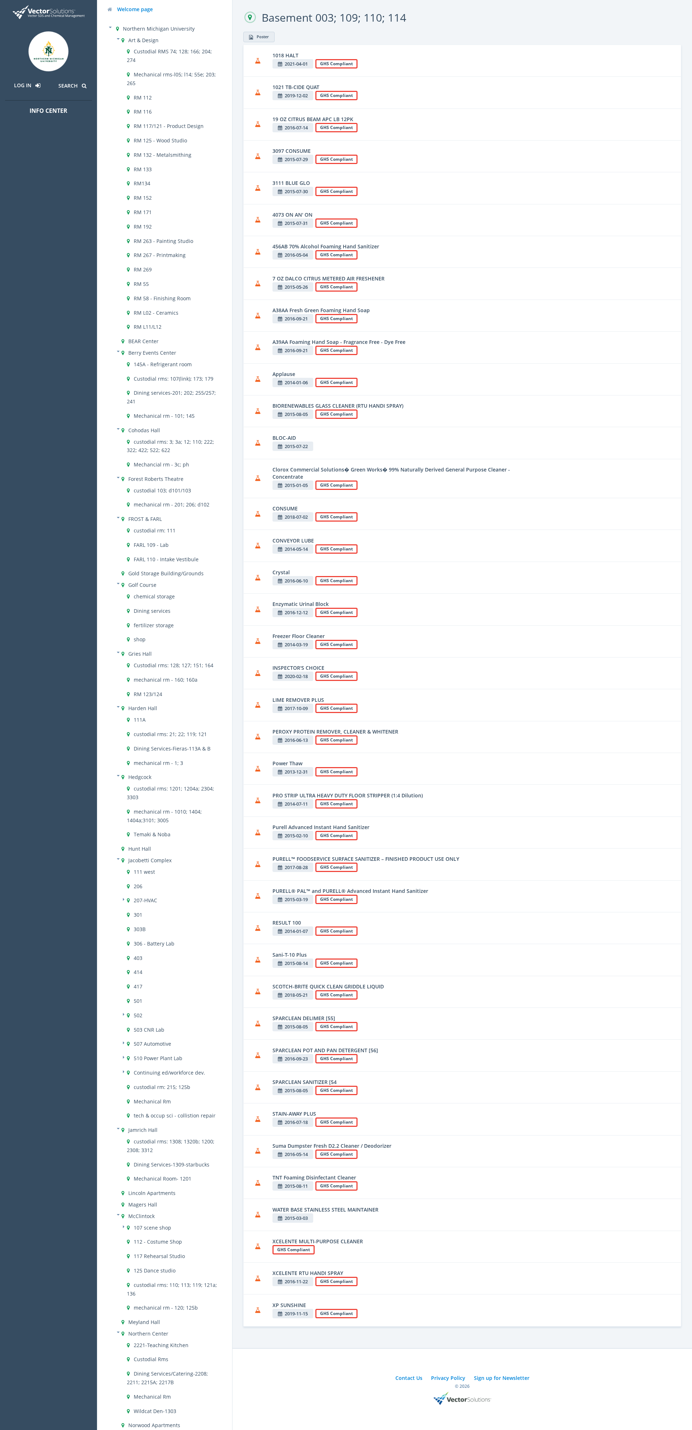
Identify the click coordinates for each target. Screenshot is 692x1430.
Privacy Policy (448, 1377)
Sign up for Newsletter (501, 1377)
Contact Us (408, 1377)
